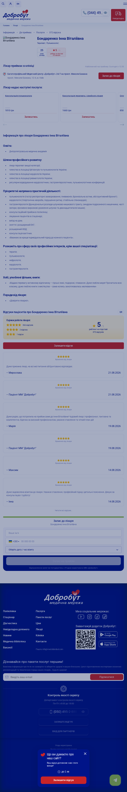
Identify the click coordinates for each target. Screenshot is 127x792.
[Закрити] (85, 754)
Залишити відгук (63, 780)
